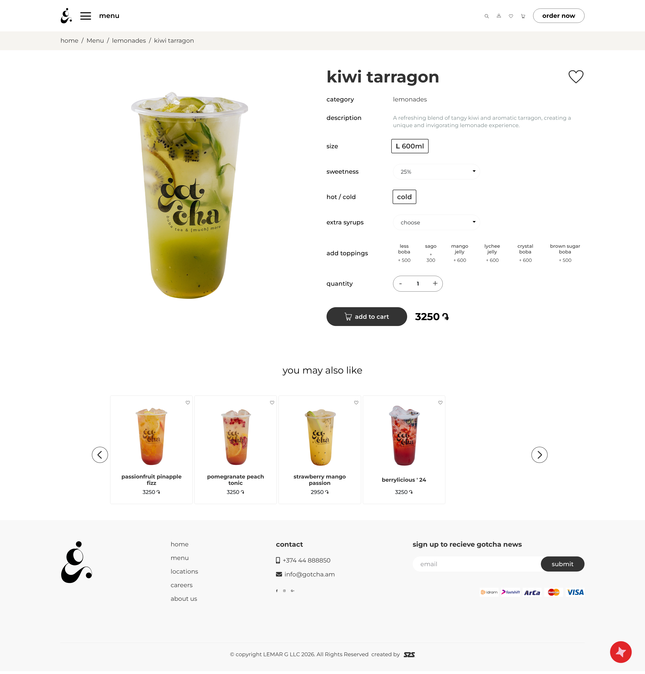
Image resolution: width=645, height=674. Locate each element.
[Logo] (76, 562)
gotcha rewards (621, 652)
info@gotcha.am (310, 574)
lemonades (129, 40)
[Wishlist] (511, 15)
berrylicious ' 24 (404, 479)
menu (109, 15)
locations (184, 571)
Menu (95, 40)
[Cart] (523, 16)
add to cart (372, 316)
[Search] (487, 16)
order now (558, 15)
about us (184, 598)
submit (563, 564)
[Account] (499, 16)
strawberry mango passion (320, 479)
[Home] (66, 16)
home (69, 40)
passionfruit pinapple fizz (151, 479)
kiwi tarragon (174, 40)
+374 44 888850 (307, 560)
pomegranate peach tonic (235, 479)
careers (182, 585)
